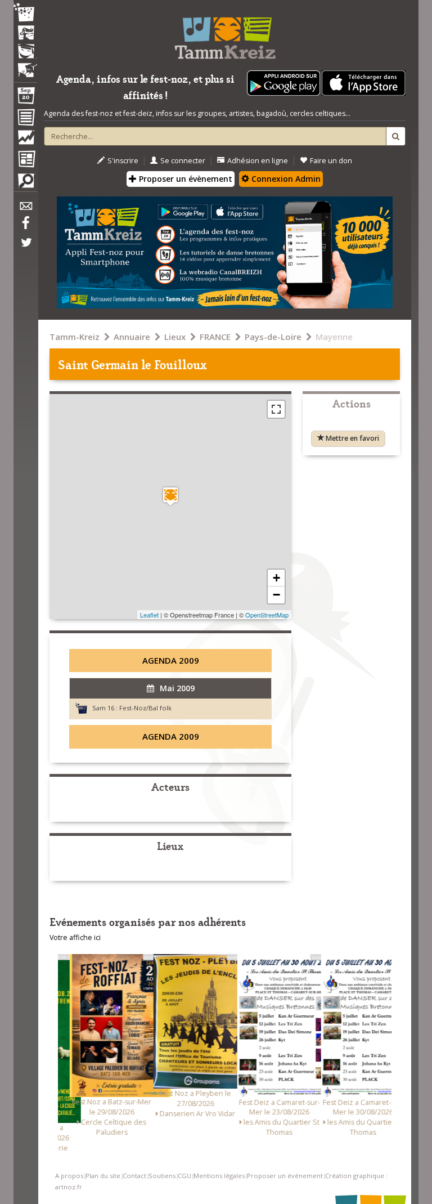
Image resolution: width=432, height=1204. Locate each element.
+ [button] (276, 578)
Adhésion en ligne (257, 160)
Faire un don (331, 160)
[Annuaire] (25, 119)
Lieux (175, 336)
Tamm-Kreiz (75, 336)
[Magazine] (25, 160)
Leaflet (149, 614)
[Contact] (25, 209)
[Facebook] (25, 227)
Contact (134, 1175)
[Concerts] (25, 34)
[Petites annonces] (25, 183)
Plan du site (103, 1175)
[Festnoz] (25, 13)
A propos (69, 1175)
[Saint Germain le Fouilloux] (170, 496)
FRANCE (215, 336)
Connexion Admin (285, 178)
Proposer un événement (285, 1175)
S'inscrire (122, 160)
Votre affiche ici (75, 937)
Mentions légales (219, 1175)
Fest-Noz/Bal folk (145, 708)
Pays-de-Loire (273, 336)
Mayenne (334, 336)
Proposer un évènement (184, 178)
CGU (184, 1175)
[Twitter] (25, 248)
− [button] (276, 595)
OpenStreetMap (267, 614)
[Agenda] (25, 98)
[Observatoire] (25, 140)
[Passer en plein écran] (276, 409)
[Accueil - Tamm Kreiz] (224, 34)
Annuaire (132, 336)
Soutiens (162, 1175)
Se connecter (182, 160)
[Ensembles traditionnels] (25, 66)
